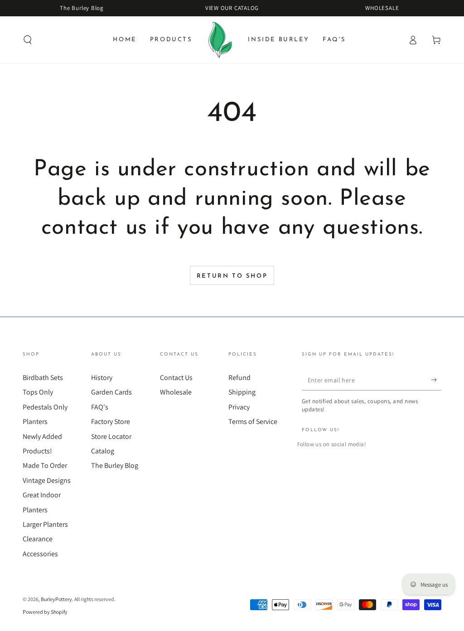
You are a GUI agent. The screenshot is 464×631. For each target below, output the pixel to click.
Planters (35, 421)
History (101, 377)
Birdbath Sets (43, 377)
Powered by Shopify (45, 611)
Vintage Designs (47, 480)
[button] (27, 40)
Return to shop (232, 276)
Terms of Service (252, 421)
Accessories (40, 554)
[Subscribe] (436, 380)
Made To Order (45, 465)
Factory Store (110, 421)
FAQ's (99, 407)
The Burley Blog (114, 465)
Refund (239, 377)
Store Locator (111, 436)
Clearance (38, 539)
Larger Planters (45, 524)
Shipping (242, 392)
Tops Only (38, 392)
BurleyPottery (56, 599)
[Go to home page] (220, 40)
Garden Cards (111, 392)
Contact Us (176, 377)
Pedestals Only (45, 407)
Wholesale (176, 392)
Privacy (239, 407)
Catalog (102, 451)
